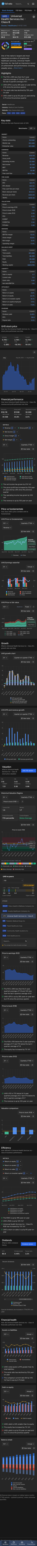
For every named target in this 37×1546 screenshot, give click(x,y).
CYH (13, 113)
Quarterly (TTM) (26, 445)
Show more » (18, 68)
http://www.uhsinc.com (16, 110)
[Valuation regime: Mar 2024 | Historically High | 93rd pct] (18, 863)
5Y (4, 797)
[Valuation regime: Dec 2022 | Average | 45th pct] (10, 863)
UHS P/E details (28, 770)
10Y (4, 523)
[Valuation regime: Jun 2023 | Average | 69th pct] (13, 863)
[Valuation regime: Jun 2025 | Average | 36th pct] (27, 863)
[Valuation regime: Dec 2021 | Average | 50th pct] (4, 863)
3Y (4, 445)
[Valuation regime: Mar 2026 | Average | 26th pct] (31, 863)
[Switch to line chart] (12, 428)
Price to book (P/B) (10, 801)
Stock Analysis (7, 10)
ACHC (23, 113)
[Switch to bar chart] (15, 436)
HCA (17, 113)
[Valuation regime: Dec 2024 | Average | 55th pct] (23, 863)
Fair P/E (20, 607)
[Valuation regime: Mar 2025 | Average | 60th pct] (25, 863)
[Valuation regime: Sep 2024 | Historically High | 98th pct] (22, 863)
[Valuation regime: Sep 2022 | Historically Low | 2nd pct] (8, 863)
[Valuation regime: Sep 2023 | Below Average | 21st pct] (15, 863)
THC (9, 113)
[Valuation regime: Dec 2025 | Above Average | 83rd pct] (30, 863)
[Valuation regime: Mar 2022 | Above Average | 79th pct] (5, 863)
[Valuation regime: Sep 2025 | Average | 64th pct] (28, 863)
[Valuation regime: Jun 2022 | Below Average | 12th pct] (7, 863)
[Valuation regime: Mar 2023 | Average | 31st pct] (12, 863)
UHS (4, 16)
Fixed (27, 607)
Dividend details (27, 1244)
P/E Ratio (19, 10)
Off (31, 128)
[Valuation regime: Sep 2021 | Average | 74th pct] (2, 863)
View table (26, 449)
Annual (30, 567)
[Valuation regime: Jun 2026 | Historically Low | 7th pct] (33, 863)
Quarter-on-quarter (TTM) (23, 658)
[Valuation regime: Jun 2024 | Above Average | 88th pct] (20, 863)
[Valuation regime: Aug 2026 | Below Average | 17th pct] (35, 863)
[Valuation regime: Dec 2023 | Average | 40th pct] (17, 863)
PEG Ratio (28, 10)
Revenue (6, 527)
